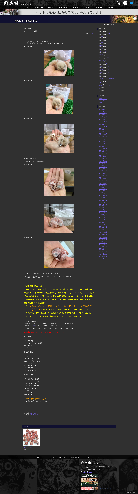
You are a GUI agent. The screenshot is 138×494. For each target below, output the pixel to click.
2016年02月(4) (103, 180)
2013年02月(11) (103, 239)
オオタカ (101, 39)
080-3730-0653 (85, 471)
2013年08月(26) (103, 229)
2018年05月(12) (103, 136)
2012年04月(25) (103, 256)
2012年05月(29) (103, 254)
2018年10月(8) (103, 128)
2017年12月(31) (103, 145)
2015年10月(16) (103, 187)
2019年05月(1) (103, 116)
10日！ (101, 82)
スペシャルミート (27, 447)
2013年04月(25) (103, 236)
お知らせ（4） (102, 102)
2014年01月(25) (103, 222)
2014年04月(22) (103, 217)
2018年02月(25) (103, 141)
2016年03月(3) (103, 178)
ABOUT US (51, 7)
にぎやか (101, 54)
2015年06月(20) (103, 194)
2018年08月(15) (103, 131)
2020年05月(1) (103, 109)
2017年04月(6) (103, 158)
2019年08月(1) (103, 111)
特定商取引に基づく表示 (59, 457)
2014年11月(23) (103, 205)
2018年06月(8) (103, 134)
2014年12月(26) (103, 204)
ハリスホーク (102, 42)
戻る (93, 416)
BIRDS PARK (63, 7)
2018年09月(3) (103, 129)
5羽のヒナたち (102, 60)
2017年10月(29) (103, 148)
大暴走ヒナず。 (34, 414)
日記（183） (102, 100)
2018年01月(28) (103, 143)
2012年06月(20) (103, 253)
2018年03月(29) (103, 140)
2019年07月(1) (103, 113)
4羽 (100, 75)
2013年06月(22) (103, 232)
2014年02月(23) (103, 221)
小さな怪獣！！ (103, 48)
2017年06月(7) (103, 155)
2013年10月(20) (103, 226)
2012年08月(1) (103, 249)
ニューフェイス (103, 63)
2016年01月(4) (103, 182)
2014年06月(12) (103, 214)
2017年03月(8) (103, 160)
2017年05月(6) (103, 156)
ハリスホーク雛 (103, 36)
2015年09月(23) (103, 189)
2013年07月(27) (103, 231)
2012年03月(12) (103, 258)
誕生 (100, 88)
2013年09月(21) (103, 227)
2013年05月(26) (103, 234)
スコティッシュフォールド (105, 57)
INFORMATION (39, 7)
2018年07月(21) (103, 133)
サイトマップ (97, 457)
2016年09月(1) (103, 170)
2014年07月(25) (103, 212)
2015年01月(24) (103, 202)
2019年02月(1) (103, 121)
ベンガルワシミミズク (104, 66)
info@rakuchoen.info (86, 472)
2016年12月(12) (103, 165)
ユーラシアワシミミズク (105, 33)
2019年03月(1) (103, 119)
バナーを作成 (109, 488)
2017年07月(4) (103, 153)
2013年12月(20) (103, 224)
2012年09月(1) (103, 248)
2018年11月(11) (103, 126)
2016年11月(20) (103, 167)
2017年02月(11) (103, 162)
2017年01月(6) (103, 163)
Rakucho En (102, 488)
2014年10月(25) (103, 207)
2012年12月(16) (103, 243)
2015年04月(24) (103, 197)
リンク (87, 457)
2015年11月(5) (103, 185)
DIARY (87, 7)
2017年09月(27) (103, 150)
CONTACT (99, 7)
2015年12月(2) (103, 184)
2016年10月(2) (103, 168)
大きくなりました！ (104, 69)
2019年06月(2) (103, 114)
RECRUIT (111, 7)
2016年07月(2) (103, 172)
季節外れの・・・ (103, 45)
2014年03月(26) (103, 219)
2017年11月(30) (103, 146)
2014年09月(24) (103, 209)
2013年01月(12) (103, 241)
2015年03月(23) (103, 199)
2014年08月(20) (103, 211)
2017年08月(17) (103, 151)
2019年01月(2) (103, 123)
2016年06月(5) (103, 173)
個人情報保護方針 (76, 457)
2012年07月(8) (103, 251)
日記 (93, 33)
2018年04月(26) (103, 138)
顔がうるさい (34, 413)
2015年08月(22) (103, 190)
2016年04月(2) (103, 177)
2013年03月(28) (103, 238)
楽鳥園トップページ (42, 457)
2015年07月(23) (103, 192)
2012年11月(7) (103, 244)
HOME (27, 7)
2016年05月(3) (103, 175)
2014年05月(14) (103, 216)
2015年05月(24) (103, 195)
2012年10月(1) (103, 246)
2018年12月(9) (103, 124)
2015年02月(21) (103, 200)
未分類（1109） (103, 99)
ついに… (101, 91)
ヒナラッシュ (102, 51)
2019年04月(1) (103, 118)
